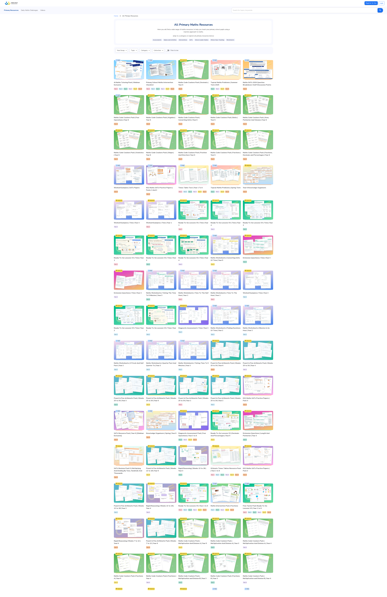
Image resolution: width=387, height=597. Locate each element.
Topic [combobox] (133, 50)
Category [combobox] (144, 50)
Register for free (371, 3)
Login (381, 3)
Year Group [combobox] (121, 50)
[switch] (166, 50)
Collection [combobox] (157, 50)
